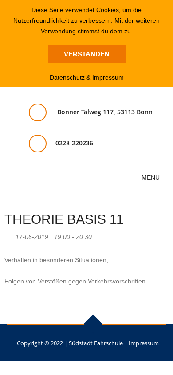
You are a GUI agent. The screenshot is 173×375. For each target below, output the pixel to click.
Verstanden (87, 54)
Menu (151, 177)
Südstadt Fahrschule (96, 343)
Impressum (144, 343)
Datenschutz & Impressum (87, 77)
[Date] (9, 235)
